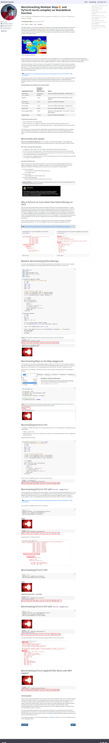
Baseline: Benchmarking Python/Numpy (97, 9)
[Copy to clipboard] (74, 269)
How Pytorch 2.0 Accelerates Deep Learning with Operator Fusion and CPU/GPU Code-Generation (47, 74)
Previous (24, 724)
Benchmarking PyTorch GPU (98, 20)
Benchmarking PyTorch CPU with (99, 17)
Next (73, 724)
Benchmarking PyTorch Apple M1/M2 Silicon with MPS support (99, 26)
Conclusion (94, 28)
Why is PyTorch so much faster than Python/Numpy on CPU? (100, 6)
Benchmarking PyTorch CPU (98, 15)
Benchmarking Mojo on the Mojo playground (99, 12)
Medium (52, 717)
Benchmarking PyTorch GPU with (99, 22)
